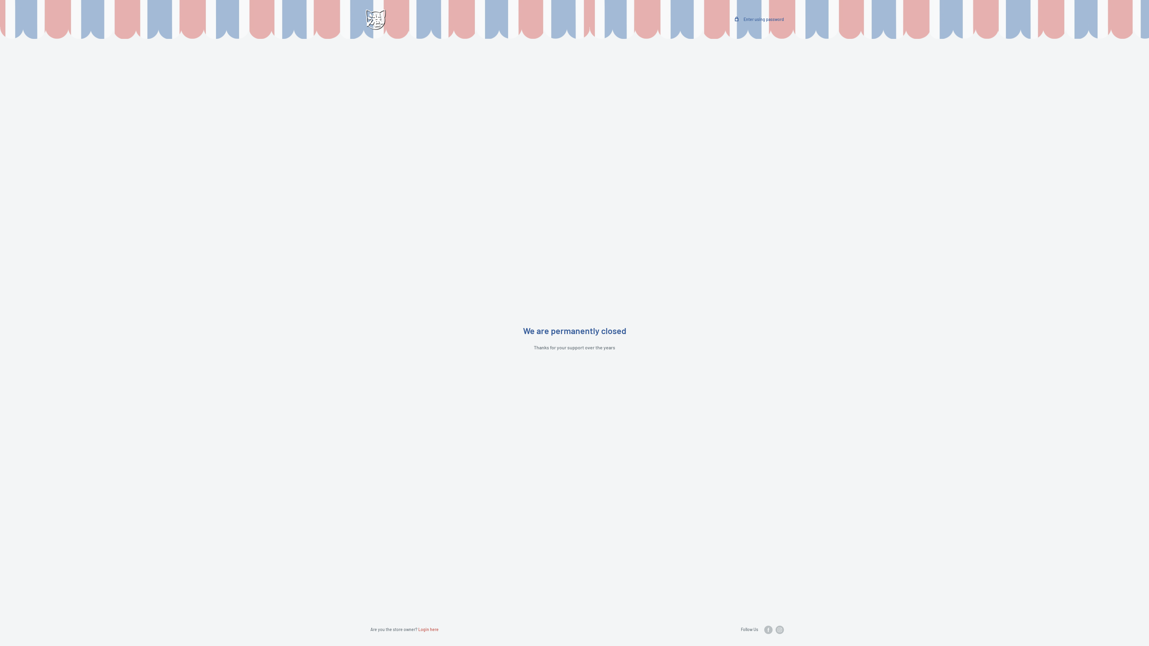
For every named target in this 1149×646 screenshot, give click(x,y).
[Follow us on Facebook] (768, 630)
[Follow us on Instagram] (780, 630)
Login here (428, 629)
